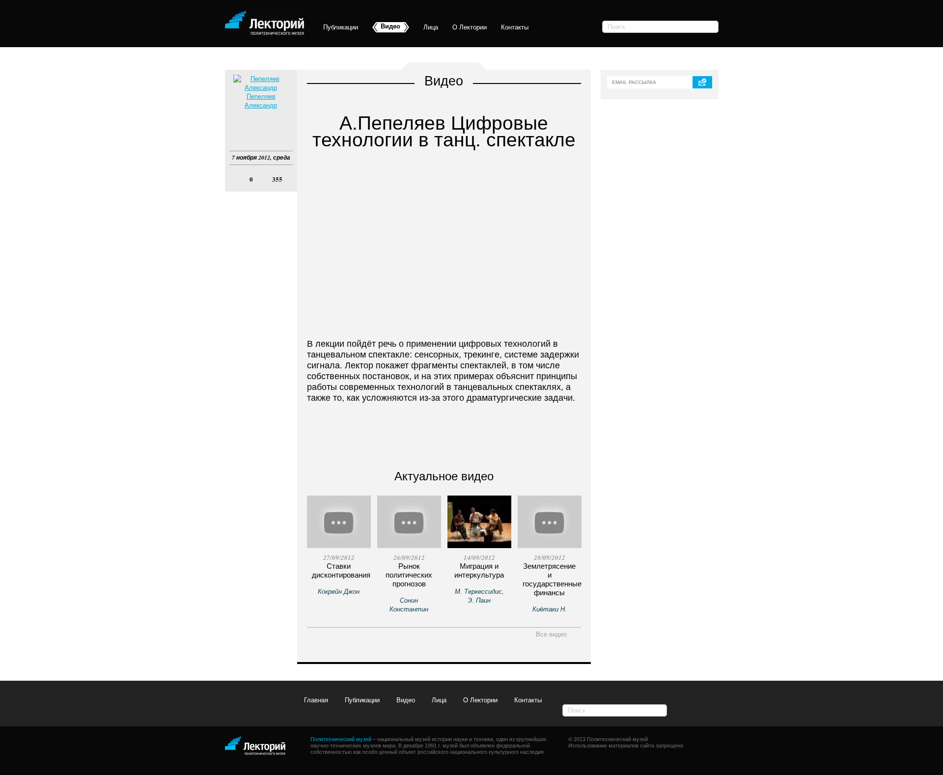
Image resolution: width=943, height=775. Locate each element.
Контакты (514, 27)
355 (277, 179)
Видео (405, 700)
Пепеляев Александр (261, 101)
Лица (430, 27)
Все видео (552, 634)
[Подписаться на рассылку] (702, 82)
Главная (316, 700)
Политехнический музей (340, 739)
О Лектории (469, 27)
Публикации (340, 27)
